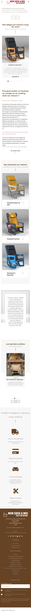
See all (15, 401)
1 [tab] (8, 81)
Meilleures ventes (15, 547)
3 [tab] (12, 81)
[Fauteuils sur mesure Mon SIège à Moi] (15, 2)
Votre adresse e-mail (6, 583)
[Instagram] (13, 536)
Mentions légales (15, 560)
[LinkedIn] (17, 536)
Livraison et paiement (15, 564)
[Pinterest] (15, 536)
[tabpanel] (15, 56)
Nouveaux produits (15, 545)
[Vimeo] (22, 536)
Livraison (15, 554)
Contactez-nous (15, 570)
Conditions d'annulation (15, 562)
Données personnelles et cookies (15, 556)
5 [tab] (16, 81)
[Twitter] (10, 536)
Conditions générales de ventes (15, 558)
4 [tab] (14, 81)
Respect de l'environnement (15, 566)
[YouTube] (19, 536)
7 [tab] (21, 81)
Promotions (15, 543)
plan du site (15, 572)
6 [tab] (18, 81)
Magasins (15, 574)
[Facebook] (8, 536)
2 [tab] (10, 81)
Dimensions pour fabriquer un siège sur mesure (15, 568)
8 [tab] (23, 81)
